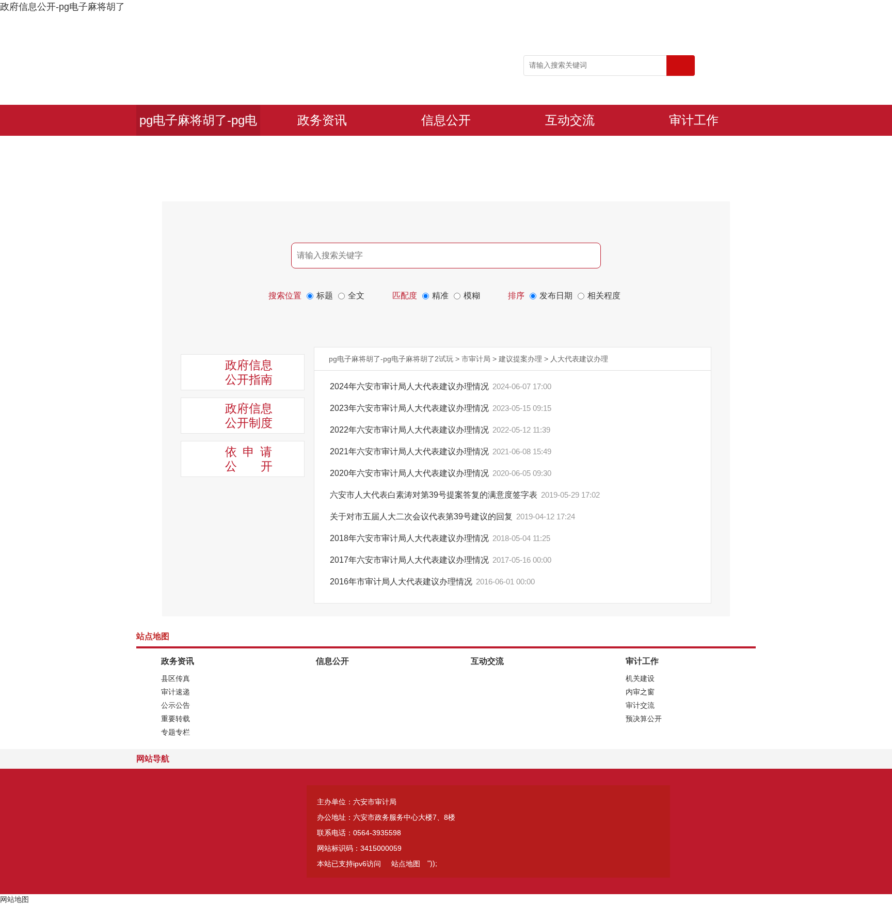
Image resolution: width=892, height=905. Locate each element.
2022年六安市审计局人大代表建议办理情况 (410, 429)
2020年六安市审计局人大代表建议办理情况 (410, 473)
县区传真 (175, 678)
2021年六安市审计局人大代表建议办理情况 (410, 451)
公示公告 (175, 705)
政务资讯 (322, 120)
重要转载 (175, 719)
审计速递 (175, 692)
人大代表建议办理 (579, 359)
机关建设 (640, 678)
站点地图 (405, 864)
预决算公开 (644, 719)
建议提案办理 (520, 359)
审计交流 (640, 705)
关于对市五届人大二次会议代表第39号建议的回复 (422, 516)
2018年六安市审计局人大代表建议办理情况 (410, 538)
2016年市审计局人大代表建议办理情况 (402, 581)
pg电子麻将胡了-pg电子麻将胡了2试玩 (198, 124)
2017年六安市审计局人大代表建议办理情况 (410, 559)
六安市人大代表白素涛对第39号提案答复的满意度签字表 (434, 494)
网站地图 (14, 899)
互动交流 (570, 120)
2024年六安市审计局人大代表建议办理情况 (410, 386)
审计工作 (694, 120)
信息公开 (446, 120)
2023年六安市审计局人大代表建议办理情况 (410, 408)
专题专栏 (175, 732)
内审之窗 (640, 692)
